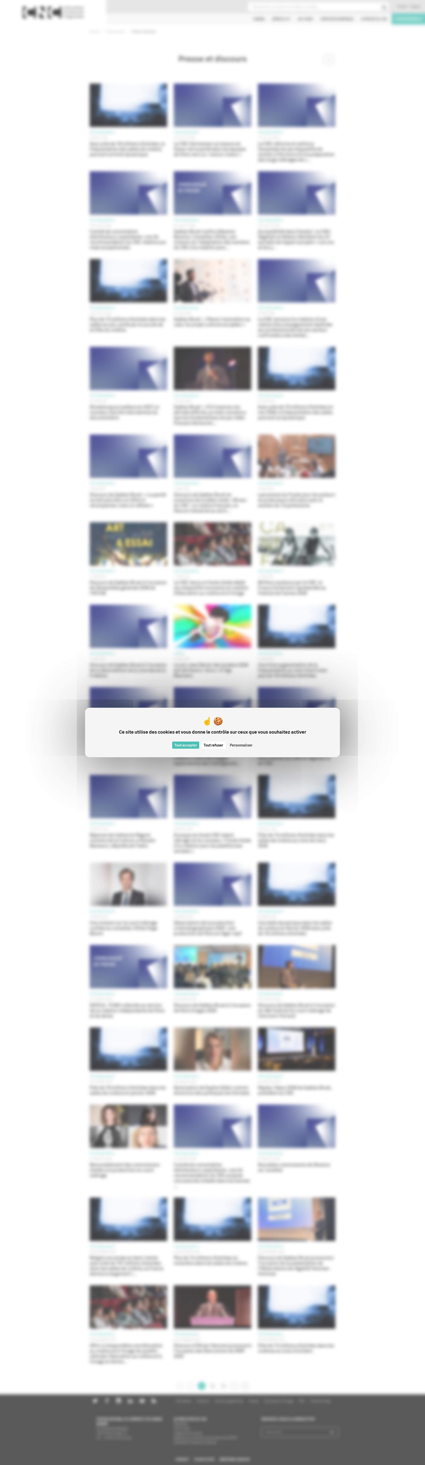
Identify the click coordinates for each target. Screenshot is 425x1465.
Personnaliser (241, 745)
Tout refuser (213, 745)
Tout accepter (185, 745)
